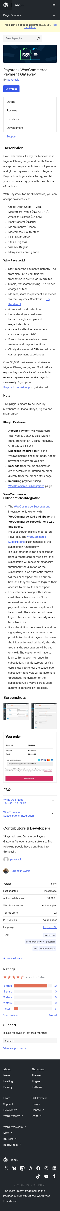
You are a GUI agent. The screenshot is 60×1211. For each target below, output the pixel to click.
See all (53, 1015)
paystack (13, 79)
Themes (37, 1075)
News (6, 1075)
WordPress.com (14, 1127)
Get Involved (40, 1098)
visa (36, 948)
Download (11, 88)
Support (11, 136)
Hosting (8, 1081)
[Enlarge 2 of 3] (52, 707)
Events (36, 1104)
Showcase (38, 1069)
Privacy (7, 1087)
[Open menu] (54, 5)
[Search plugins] (38, 38)
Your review (10, 1015)
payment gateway (35, 941)
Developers (10, 1110)
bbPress (10, 1139)
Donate (38, 1110)
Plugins (36, 1081)
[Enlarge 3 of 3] (52, 736)
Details (11, 101)
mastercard (49, 935)
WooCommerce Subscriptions (26, 486)
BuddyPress (12, 1144)
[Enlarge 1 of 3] (24, 707)
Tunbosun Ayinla (20, 871)
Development (15, 127)
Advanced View (13, 958)
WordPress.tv (13, 1116)
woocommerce (47, 948)
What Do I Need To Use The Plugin (14, 801)
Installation (13, 119)
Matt (8, 1132)
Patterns (37, 1087)
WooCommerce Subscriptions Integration (18, 814)
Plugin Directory (12, 15)
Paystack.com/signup (16, 387)
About (7, 1069)
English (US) (50, 927)
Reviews (12, 110)
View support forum (15, 1048)
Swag (37, 1116)
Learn (6, 1098)
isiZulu (14, 1159)
